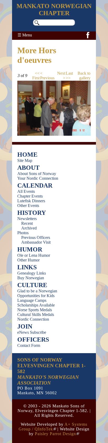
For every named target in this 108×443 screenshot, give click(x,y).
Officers (33, 339)
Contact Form (28, 345)
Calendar (34, 185)
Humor (29, 249)
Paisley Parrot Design (55, 433)
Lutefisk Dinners (31, 201)
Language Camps (31, 300)
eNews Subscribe (31, 332)
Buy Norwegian (30, 278)
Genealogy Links (31, 273)
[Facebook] (88, 38)
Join (24, 326)
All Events (26, 191)
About (28, 167)
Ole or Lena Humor (33, 255)
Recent (27, 223)
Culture (32, 285)
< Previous (47, 75)
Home (27, 154)
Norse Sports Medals (34, 310)
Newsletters (27, 218)
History (31, 212)
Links (27, 267)
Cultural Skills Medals (35, 314)
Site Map (24, 160)
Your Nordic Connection (37, 178)
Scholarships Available (36, 305)
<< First (36, 75)
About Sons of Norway (36, 173)
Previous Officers (35, 237)
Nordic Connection (33, 319)
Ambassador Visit (36, 242)
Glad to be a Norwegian (37, 291)
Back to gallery (84, 75)
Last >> (69, 75)
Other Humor (28, 260)
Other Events (28, 205)
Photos (23, 233)
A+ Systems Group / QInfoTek (53, 426)
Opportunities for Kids (36, 295)
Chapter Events (30, 196)
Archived (29, 228)
